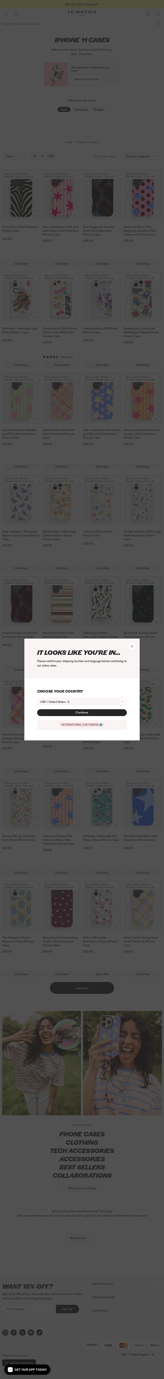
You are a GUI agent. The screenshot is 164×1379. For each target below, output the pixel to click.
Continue (82, 712)
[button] (27, 1369)
